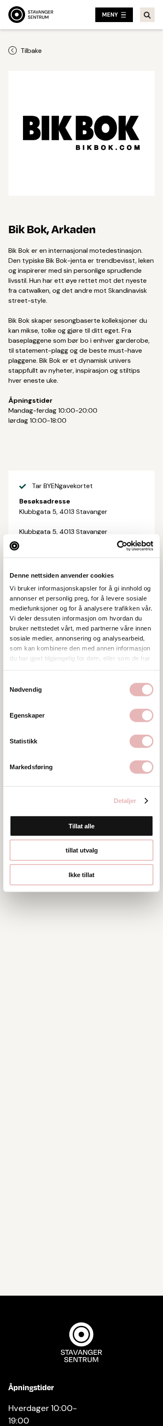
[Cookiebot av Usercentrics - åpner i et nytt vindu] (117, 546)
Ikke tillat (81, 874)
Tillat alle (81, 825)
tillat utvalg (82, 850)
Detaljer (125, 800)
